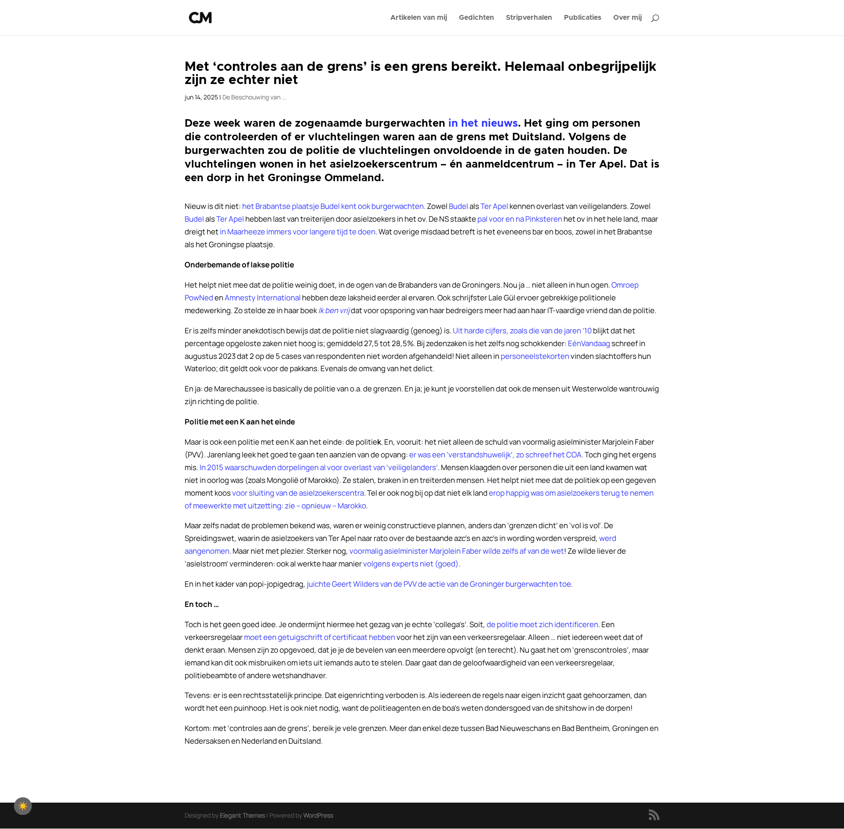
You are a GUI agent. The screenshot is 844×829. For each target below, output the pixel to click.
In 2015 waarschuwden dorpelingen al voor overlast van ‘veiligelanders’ (319, 467)
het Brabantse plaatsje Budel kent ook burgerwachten (333, 206)
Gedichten (476, 18)
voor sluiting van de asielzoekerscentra (298, 493)
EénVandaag (589, 343)
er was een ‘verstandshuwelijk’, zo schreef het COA (495, 454)
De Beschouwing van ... (254, 97)
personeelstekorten (535, 356)
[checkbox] (23, 806)
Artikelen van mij (418, 18)
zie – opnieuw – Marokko (325, 505)
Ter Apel (494, 206)
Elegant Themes (242, 815)
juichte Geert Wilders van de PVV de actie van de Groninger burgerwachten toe (439, 584)
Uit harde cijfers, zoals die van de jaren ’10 (522, 330)
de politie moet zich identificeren (542, 624)
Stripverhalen (529, 18)
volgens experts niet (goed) (410, 564)
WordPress (318, 815)
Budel (194, 219)
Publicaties (582, 18)
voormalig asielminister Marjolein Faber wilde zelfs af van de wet (456, 551)
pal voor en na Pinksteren (519, 219)
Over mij (627, 18)
